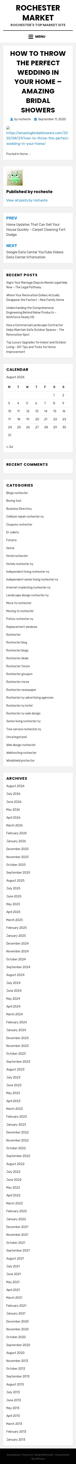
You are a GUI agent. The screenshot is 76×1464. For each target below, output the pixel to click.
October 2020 (16, 1337)
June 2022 (14, 1180)
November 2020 (17, 1329)
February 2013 (16, 1431)
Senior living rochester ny (23, 721)
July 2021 (13, 1266)
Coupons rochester (19, 524)
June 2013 (13, 1400)
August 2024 (15, 975)
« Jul (9, 447)
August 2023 (15, 1069)
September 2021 (18, 1250)
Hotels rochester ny (19, 564)
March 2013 (14, 1424)
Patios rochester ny (19, 619)
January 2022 (16, 1219)
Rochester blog (16, 642)
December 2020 (17, 1321)
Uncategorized (16, 737)
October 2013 (15, 1369)
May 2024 (13, 999)
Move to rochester (18, 603)
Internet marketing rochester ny (28, 587)
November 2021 (17, 1235)
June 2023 (14, 1085)
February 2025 (16, 928)
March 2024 (14, 1014)
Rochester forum (18, 666)
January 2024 (16, 1030)
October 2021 (15, 1243)
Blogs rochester (17, 493)
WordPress (38, 1458)
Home (24, 154)
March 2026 (14, 825)
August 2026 (15, 786)
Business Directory (19, 509)
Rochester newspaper (21, 690)
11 (18, 411)
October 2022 (16, 1148)
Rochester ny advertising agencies (30, 697)
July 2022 (13, 1172)
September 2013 (18, 1376)
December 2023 (17, 1038)
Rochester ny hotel (19, 705)
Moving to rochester (20, 611)
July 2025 (13, 888)
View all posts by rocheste (27, 200)
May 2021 (12, 1282)
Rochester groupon (19, 674)
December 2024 (17, 943)
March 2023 (14, 1109)
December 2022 (17, 1132)
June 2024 (14, 991)
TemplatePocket (43, 1454)
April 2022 (13, 1195)
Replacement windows (21, 627)
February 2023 (16, 1116)
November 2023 (17, 1046)
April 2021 (13, 1290)
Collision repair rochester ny (25, 516)
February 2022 (16, 1211)
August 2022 (15, 1164)
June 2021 (13, 1274)
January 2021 (15, 1313)
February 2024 (16, 1022)
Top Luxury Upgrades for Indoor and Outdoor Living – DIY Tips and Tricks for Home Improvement (36, 347)
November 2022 (17, 1140)
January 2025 (16, 936)
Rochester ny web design (23, 713)
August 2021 (15, 1258)
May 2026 (13, 809)
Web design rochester (21, 745)
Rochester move (17, 682)
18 (18, 419)
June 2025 (14, 896)
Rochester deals (17, 658)
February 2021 (16, 1306)
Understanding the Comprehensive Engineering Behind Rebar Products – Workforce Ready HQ (31, 312)
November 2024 (17, 951)
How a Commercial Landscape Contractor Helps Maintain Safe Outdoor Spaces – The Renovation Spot (35, 329)
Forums (11, 540)
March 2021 (14, 1298)
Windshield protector (20, 760)
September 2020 (18, 1345)
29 (55, 427)
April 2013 (13, 1416)
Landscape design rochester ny (27, 595)
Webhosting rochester (21, 753)
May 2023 (13, 1093)
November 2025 (17, 857)
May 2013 (12, 1408)
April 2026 (13, 817)
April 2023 (13, 1101)
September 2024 (18, 967)
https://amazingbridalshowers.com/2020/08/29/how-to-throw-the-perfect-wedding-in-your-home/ (37, 138)
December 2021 (17, 1227)
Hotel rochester (17, 556)
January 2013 (15, 1439)
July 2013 (13, 1392)
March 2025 (14, 920)
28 (46, 427)
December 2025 (17, 849)
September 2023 (18, 1062)
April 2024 (13, 1006)
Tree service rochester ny (23, 729)
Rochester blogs (17, 650)
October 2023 (16, 1054)
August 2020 (15, 1353)
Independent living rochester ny (27, 572)
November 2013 (17, 1361)
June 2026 (14, 802)
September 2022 (18, 1156)
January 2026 (16, 841)
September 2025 (18, 872)
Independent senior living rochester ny (32, 579)
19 (27, 419)
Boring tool (13, 501)
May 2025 (13, 904)
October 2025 (16, 865)
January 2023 (16, 1124)
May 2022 (13, 1187)
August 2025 (15, 880)
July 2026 (13, 794)
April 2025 (13, 912)
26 (28, 427)
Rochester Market (38, 13)
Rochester (13, 635)
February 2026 (16, 833)
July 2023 (13, 1077)
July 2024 (13, 983)
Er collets (12, 532)
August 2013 (15, 1384)
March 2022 (14, 1203)
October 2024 (16, 959)
